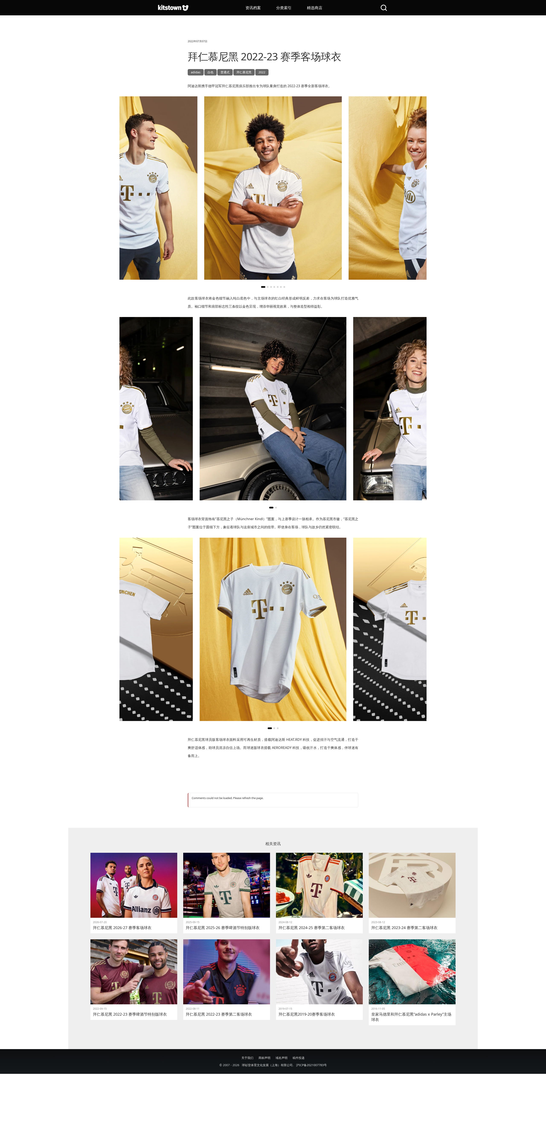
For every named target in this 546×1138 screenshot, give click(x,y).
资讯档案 (253, 7)
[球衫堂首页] (173, 7)
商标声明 (264, 1058)
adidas (195, 72)
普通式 (225, 72)
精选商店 (314, 7)
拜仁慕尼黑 (244, 72)
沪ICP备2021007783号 (311, 1065)
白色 (210, 72)
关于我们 (247, 1058)
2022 (261, 72)
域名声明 (282, 1058)
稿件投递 (299, 1058)
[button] (263, 287)
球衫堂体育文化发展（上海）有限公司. (267, 1065)
